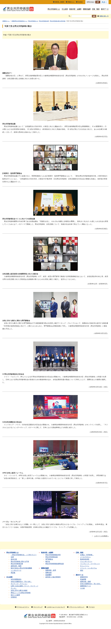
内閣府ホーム (6, 21)
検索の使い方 (104, 16)
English (80, 2)
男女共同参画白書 (44, 21)
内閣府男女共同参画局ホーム (19, 21)
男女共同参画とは (33, 21)
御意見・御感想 (59, 2)
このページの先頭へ (101, 536)
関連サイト (71, 2)
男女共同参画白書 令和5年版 (57, 21)
